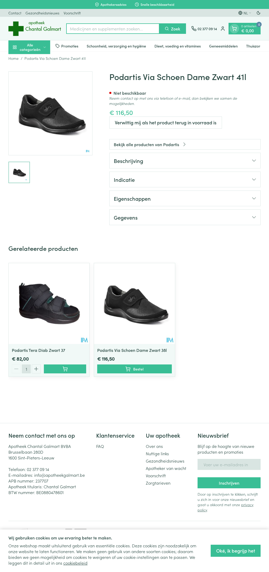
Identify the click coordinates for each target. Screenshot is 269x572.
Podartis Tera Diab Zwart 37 (38, 350)
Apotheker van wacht (166, 468)
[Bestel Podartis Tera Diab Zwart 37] (65, 368)
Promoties (69, 46)
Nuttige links (157, 453)
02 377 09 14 (38, 469)
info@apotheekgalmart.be (59, 475)
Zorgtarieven (158, 483)
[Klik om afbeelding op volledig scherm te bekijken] (50, 113)
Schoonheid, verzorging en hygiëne (116, 46)
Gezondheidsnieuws (42, 12)
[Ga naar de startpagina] (34, 28)
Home (13, 58)
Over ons (154, 446)
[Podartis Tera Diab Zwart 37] (49, 303)
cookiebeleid (75, 563)
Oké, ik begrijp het (235, 550)
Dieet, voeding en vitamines (177, 46)
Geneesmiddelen (223, 46)
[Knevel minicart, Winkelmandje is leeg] (234, 28)
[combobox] (112, 28)
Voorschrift (72, 12)
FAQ (100, 446)
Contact (14, 12)
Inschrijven (229, 483)
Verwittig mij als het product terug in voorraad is (165, 122)
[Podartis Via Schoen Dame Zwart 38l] (134, 303)
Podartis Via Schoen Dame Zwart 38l (132, 350)
